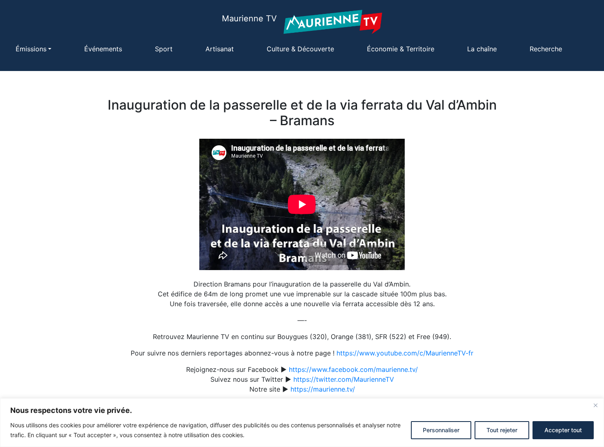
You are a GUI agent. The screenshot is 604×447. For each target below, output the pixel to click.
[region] (302, 422)
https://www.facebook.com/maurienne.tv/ (353, 369)
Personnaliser (441, 429)
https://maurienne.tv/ (322, 389)
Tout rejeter (501, 429)
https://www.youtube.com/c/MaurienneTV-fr (405, 353)
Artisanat (219, 49)
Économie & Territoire (400, 49)
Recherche (546, 49)
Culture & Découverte (300, 49)
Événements (103, 49)
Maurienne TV (249, 18)
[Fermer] (595, 405)
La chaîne (482, 49)
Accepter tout (563, 429)
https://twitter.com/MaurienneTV (343, 379)
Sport (164, 49)
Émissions (31, 49)
